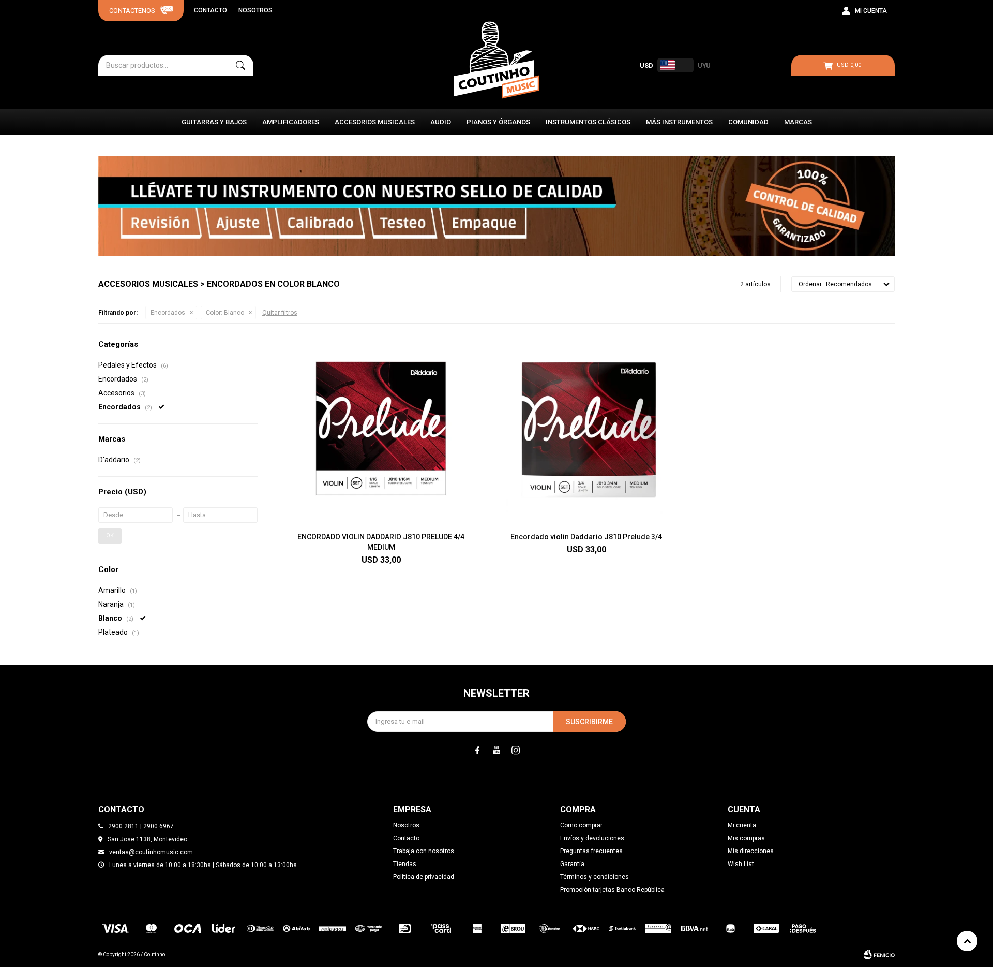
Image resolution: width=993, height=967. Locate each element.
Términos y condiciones (594, 877)
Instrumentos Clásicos (588, 122)
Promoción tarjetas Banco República (612, 889)
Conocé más (496, 205)
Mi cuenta (742, 825)
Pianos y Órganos (498, 122)
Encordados (168, 312)
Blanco (225, 312)
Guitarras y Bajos (214, 122)
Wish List (741, 864)
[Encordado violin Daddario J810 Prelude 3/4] (586, 431)
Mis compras (746, 838)
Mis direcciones (751, 851)
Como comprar (581, 825)
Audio (440, 122)
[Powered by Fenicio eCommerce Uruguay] (879, 954)
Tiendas (404, 864)
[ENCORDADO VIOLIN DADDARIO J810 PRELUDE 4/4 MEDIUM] (381, 431)
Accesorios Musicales (375, 122)
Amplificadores (290, 122)
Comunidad (748, 122)
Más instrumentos (679, 122)
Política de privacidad (423, 877)
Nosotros (255, 10)
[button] (240, 65)
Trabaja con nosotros (423, 851)
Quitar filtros (279, 312)
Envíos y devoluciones (592, 838)
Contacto (210, 10)
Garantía (572, 864)
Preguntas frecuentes (591, 851)
